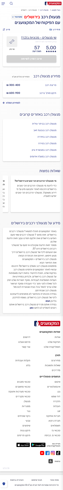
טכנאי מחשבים (22, 386)
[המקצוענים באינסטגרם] (53, 453)
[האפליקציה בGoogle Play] (38, 445)
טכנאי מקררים (23, 396)
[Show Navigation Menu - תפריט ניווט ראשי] (3, 3)
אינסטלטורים (53, 386)
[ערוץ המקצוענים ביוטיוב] (42, 453)
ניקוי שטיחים (24, 415)
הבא (48, 300)
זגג (58, 411)
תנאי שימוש (36, 480)
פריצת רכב (50, 85)
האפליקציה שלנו (52, 346)
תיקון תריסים (23, 435)
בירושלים (32, 16)
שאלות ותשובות (52, 365)
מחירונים (55, 360)
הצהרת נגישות (17, 480)
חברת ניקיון (54, 420)
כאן (31, 307)
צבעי (28, 420)
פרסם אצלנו (24, 341)
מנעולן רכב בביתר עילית (44, 123)
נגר (28, 411)
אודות (57, 337)
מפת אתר (54, 480)
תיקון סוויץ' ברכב (47, 93)
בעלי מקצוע (56, 10)
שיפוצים (26, 425)
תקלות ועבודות (22, 360)
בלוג (28, 365)
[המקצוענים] (53, 3)
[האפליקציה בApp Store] (23, 445)
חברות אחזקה (53, 415)
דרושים (26, 337)
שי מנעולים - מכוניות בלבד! (38, 37)
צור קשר (26, 346)
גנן (58, 391)
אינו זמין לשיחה (31, 58)
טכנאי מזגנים (23, 381)
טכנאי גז (56, 430)
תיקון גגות (25, 430)
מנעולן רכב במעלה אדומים (43, 156)
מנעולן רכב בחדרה (46, 136)
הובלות (56, 406)
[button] (7, 29)
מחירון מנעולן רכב (46, 76)
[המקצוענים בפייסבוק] (48, 453)
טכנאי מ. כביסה (52, 435)
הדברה (56, 401)
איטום (57, 381)
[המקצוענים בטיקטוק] (58, 453)
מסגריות (26, 406)
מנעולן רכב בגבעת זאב (44, 130)
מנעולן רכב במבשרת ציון (44, 149)
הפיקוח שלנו (54, 341)
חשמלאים (55, 425)
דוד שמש (55, 396)
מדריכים (56, 370)
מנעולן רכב (44, 10)
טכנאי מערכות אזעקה (19, 391)
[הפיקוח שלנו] (3, 484)
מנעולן (27, 401)
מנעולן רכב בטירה (47, 143)
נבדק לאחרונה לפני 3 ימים (45, 41)
